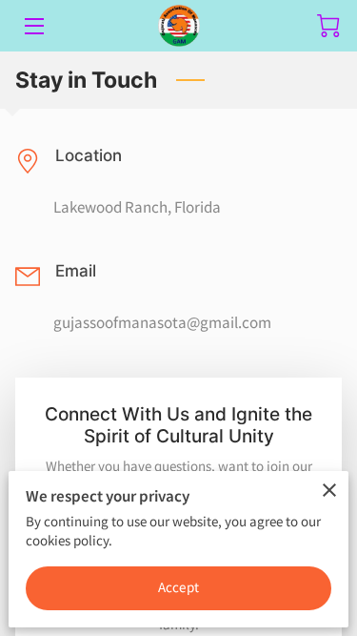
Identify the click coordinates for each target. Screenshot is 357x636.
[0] (328, 25)
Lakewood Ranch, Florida (137, 206)
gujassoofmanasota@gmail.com (162, 322)
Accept (178, 587)
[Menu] (33, 26)
